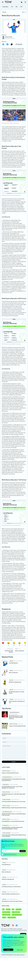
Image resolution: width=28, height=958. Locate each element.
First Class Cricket (6, 912)
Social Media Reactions (17, 914)
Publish (13, 761)
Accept (8, 949)
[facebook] (7, 44)
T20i (21, 6)
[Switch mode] (21, 2)
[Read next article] (20, 650)
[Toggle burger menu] (2, 2)
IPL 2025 (8, 909)
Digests (4, 917)
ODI (16, 6)
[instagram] (12, 925)
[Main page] (8, 2)
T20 (12, 6)
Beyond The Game (12, 917)
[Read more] (14, 663)
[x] (11, 44)
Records (4, 12)
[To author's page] (14, 36)
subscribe (22, 851)
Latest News (5, 6)
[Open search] (25, 2)
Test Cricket (18, 909)
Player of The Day (16, 912)
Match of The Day (6, 914)
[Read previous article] (7, 650)
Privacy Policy (13, 854)
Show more (20, 950)
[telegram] (3, 44)
